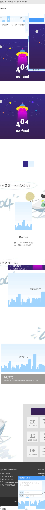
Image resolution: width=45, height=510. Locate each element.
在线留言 (37, 16)
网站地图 (3, 509)
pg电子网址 (3, 8)
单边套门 (8, 377)
